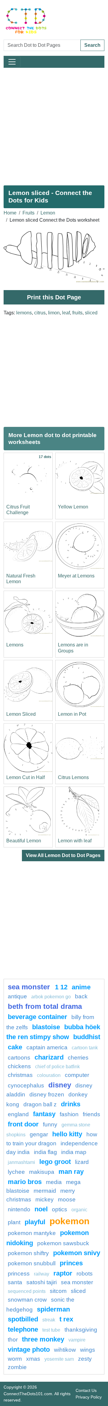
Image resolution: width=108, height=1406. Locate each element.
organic (79, 1209)
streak (48, 1319)
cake (15, 1047)
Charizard (49, 1057)
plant (14, 1222)
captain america (47, 1047)
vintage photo (29, 1349)
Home (10, 212)
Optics (59, 1209)
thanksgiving (80, 1330)
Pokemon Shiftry (28, 1253)
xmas (33, 1359)
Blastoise (46, 1027)
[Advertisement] (54, 124)
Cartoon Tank (85, 1047)
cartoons (19, 1057)
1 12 (61, 987)
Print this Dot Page (54, 297)
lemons (24, 312)
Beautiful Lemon (23, 840)
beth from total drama (45, 1006)
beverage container (37, 1017)
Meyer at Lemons (76, 575)
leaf (66, 312)
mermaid (45, 1191)
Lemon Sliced (21, 714)
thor (13, 1339)
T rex (66, 1319)
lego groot (55, 1161)
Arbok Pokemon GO (51, 996)
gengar (39, 1134)
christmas (20, 1075)
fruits (77, 312)
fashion (69, 1114)
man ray (71, 1171)
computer (77, 1075)
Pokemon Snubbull (32, 1263)
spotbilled (23, 1319)
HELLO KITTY (67, 1134)
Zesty (85, 1359)
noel (41, 1209)
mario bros (25, 1182)
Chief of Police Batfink (57, 1066)
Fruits (28, 212)
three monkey (43, 1339)
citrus (40, 312)
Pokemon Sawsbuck (63, 1243)
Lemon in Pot (72, 714)
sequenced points (27, 1291)
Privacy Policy (89, 1397)
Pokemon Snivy (76, 1253)
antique (17, 996)
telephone (23, 1329)
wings (87, 1350)
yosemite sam (59, 1359)
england (18, 1114)
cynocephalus (26, 1085)
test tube (51, 1330)
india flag (45, 1152)
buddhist (86, 1037)
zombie (17, 1367)
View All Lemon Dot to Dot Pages (63, 855)
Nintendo (19, 1209)
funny (50, 1124)
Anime (81, 987)
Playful (35, 1222)
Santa (15, 1282)
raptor (62, 1273)
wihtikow (65, 1350)
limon (54, 312)
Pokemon (69, 1221)
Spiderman (53, 1309)
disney (59, 1085)
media (54, 1182)
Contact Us (86, 1390)
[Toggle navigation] (12, 62)
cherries (78, 1057)
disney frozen (46, 1094)
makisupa (41, 1172)
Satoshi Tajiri (41, 1282)
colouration (49, 1075)
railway (41, 1273)
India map (73, 1152)
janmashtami (21, 1162)
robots (84, 1273)
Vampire (77, 1339)
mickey (44, 1199)
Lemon (47, 212)
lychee (16, 1172)
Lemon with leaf (75, 840)
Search (92, 45)
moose (67, 1199)
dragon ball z (40, 1104)
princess (19, 1273)
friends (91, 1114)
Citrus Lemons (73, 777)
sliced (91, 312)
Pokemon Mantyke (32, 1233)
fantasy (44, 1114)
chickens (19, 1066)
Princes (71, 1263)
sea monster (30, 987)
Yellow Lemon (73, 506)
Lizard (82, 1162)
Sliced (78, 1291)
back (81, 996)
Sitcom (58, 1291)
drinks (70, 1104)
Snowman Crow (27, 1300)
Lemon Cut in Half (25, 777)
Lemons (14, 644)
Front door (23, 1124)
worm (15, 1359)
